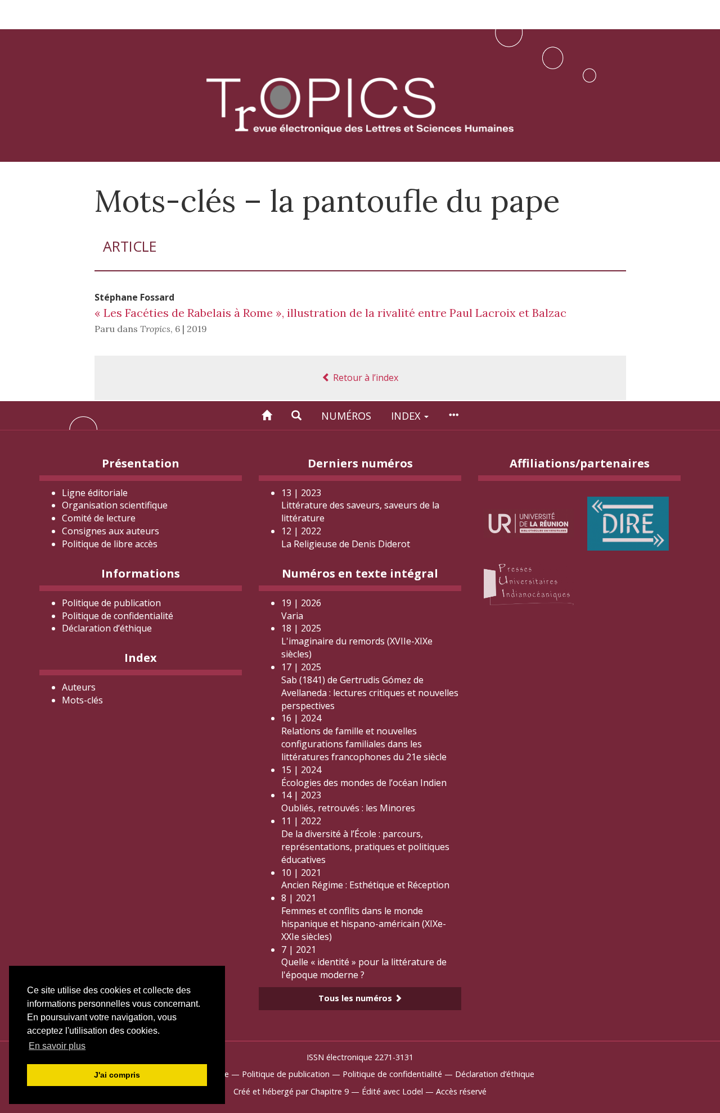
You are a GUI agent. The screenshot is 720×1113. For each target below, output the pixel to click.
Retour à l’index (364, 377)
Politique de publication (111, 603)
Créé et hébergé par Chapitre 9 (291, 1091)
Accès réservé (461, 1091)
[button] (296, 415)
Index (407, 416)
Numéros (346, 416)
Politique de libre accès (110, 544)
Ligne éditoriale (95, 493)
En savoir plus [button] (57, 1046)
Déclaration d (107, 628)
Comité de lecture (99, 518)
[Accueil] (266, 415)
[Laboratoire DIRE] (628, 522)
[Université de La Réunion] (529, 522)
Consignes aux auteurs (110, 531)
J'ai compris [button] (117, 1074)
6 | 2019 (191, 328)
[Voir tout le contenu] (453, 415)
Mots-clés (82, 700)
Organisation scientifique (115, 505)
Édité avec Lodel (392, 1091)
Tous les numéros (356, 998)
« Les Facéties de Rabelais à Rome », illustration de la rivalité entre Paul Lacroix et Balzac (330, 313)
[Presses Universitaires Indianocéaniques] (529, 582)
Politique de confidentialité (117, 616)
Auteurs (79, 687)
